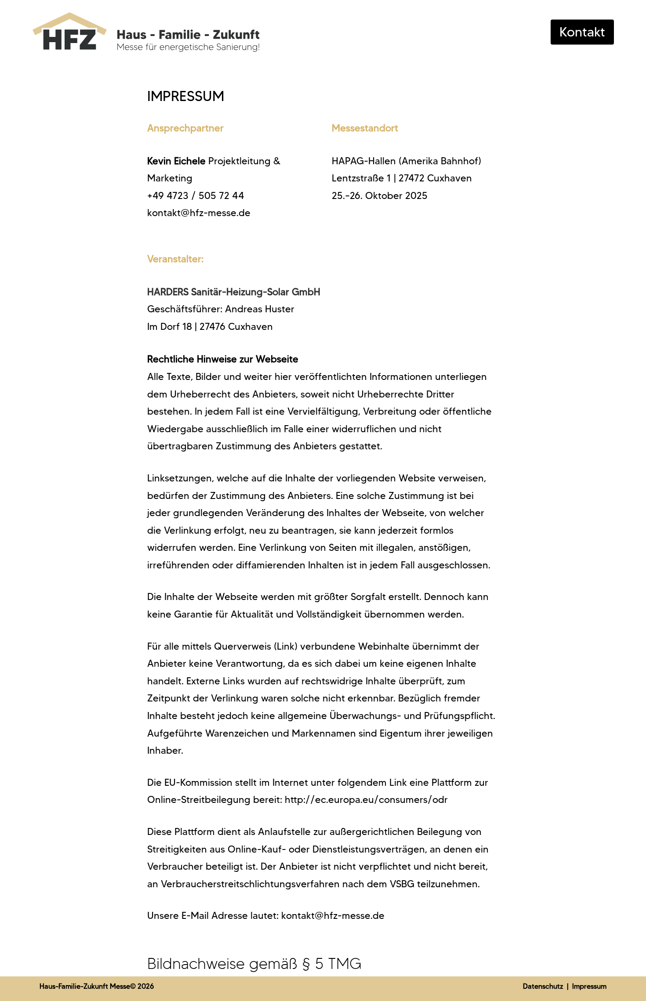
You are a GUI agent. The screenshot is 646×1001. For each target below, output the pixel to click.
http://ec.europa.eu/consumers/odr (366, 800)
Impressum (589, 986)
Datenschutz (544, 986)
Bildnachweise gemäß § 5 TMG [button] (254, 963)
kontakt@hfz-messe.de (198, 213)
